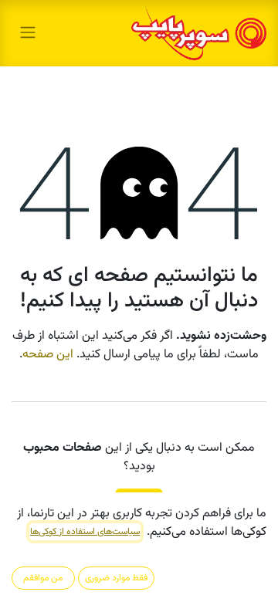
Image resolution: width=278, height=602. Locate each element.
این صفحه (47, 354)
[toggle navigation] (28, 32)
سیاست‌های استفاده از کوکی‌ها (85, 532)
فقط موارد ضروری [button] (116, 578)
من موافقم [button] (43, 578)
